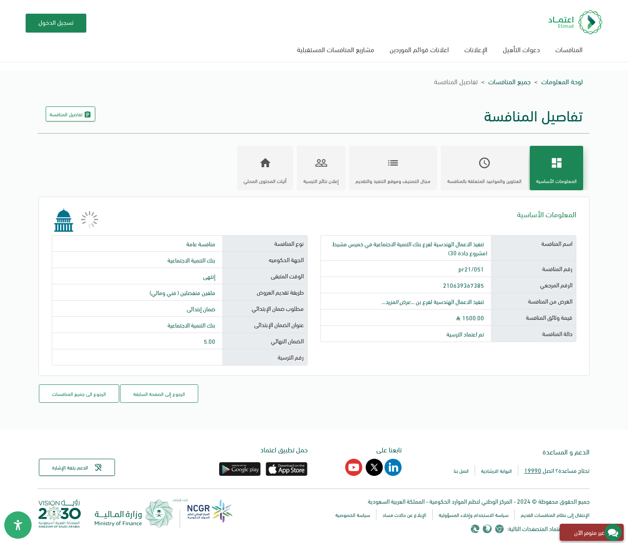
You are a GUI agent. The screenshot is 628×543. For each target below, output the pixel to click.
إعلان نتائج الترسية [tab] (321, 170)
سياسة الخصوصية (352, 514)
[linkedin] (392, 473)
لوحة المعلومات (562, 81)
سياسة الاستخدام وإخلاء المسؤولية (473, 514)
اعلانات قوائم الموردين (419, 49)
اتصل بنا (461, 470)
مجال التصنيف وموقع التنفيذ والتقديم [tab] (393, 170)
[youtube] (353, 473)
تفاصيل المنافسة (70, 114)
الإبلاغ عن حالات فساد (404, 514)
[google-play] (240, 473)
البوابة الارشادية (496, 470)
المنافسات (569, 49)
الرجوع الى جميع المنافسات (79, 393)
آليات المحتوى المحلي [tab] (265, 170)
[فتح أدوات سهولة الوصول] (18, 525)
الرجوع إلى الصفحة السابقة (159, 393)
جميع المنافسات (509, 81)
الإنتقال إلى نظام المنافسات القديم (555, 514)
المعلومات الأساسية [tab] (556, 170)
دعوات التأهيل (521, 49)
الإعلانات (475, 49)
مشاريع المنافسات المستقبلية (335, 49)
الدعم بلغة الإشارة (70, 467)
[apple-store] (286, 473)
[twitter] (373, 473)
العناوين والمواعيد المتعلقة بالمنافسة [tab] (484, 170)
